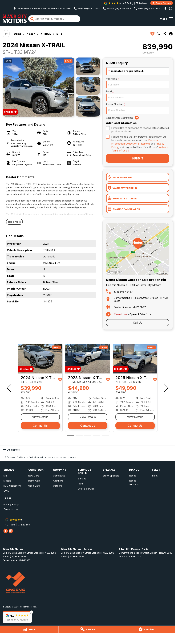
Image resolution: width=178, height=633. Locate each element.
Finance (132, 475)
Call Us (137, 322)
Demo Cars (34, 480)
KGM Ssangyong (12, 485)
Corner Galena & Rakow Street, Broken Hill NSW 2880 (141, 299)
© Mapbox (161, 273)
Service (82, 478)
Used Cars (34, 485)
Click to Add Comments (119, 117)
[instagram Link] (170, 8)
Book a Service (86, 488)
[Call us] (159, 34)
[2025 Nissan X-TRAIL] (135, 358)
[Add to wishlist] (152, 33)
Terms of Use (10, 509)
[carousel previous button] (10, 388)
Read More (14, 221)
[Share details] (165, 34)
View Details (40, 417)
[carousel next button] (166, 388)
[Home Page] (15, 18)
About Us (58, 480)
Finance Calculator (133, 482)
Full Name (112, 78)
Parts (80, 483)
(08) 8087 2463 (123, 291)
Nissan (31, 33)
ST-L (59, 33)
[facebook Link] (165, 8)
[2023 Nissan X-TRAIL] (87, 358)
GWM (6, 490)
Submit (137, 158)
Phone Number (115, 104)
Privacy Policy (11, 504)
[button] (17, 617)
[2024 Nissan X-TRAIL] (40, 358)
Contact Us (40, 425)
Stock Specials (111, 475)
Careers (57, 485)
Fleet (154, 475)
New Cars (33, 475)
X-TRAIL (46, 33)
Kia (5, 475)
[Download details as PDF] (171, 34)
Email (110, 91)
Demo (17, 33)
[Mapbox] (115, 272)
